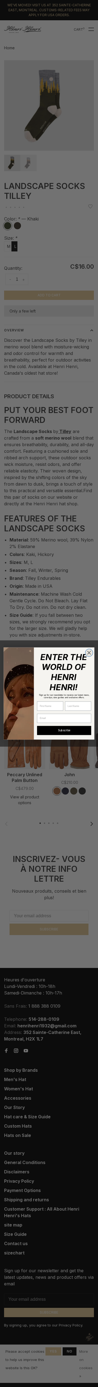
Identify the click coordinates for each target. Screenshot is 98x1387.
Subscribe (64, 730)
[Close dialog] (89, 653)
